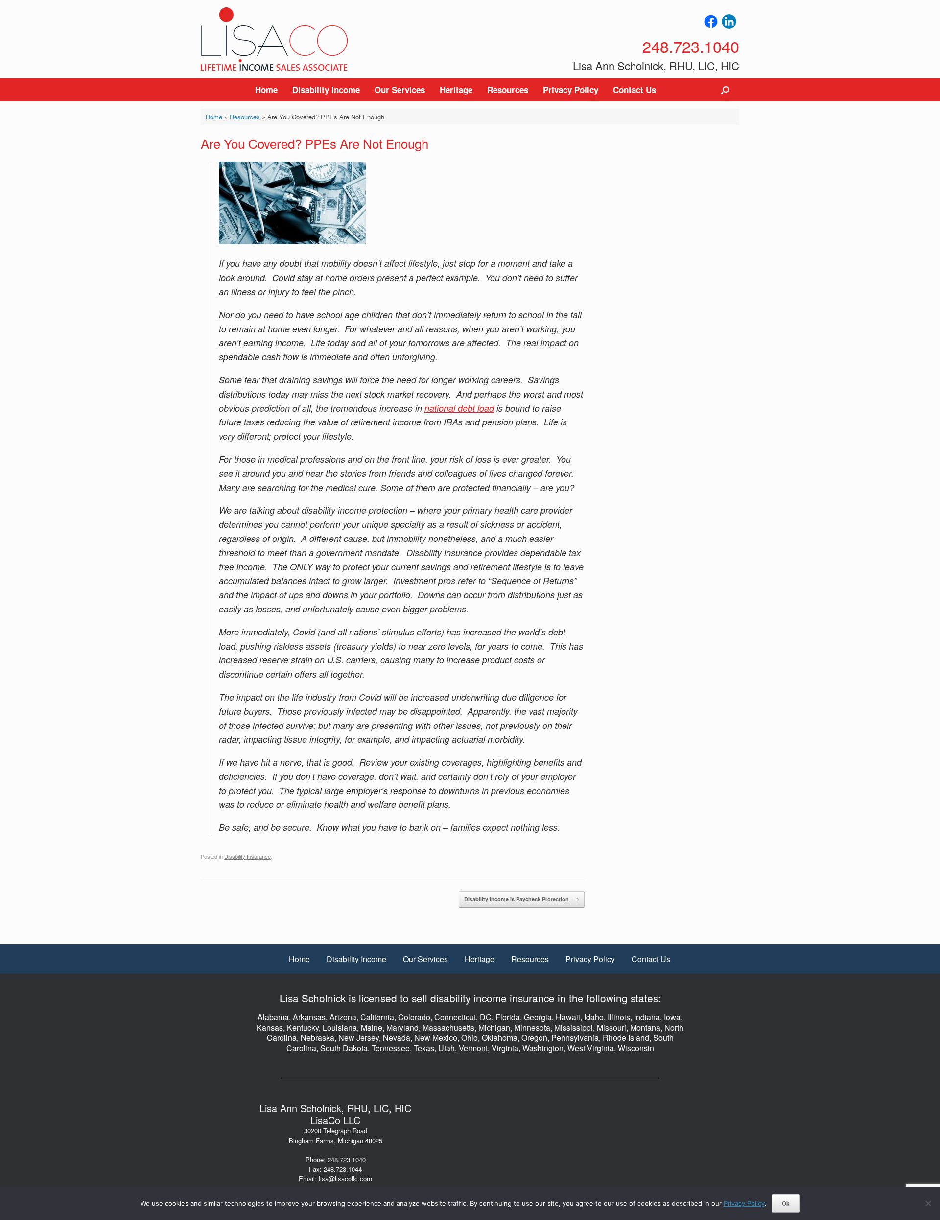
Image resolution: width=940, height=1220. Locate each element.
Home (266, 89)
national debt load (459, 408)
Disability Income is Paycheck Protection (521, 899)
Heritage (456, 89)
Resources (507, 89)
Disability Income (326, 89)
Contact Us (634, 89)
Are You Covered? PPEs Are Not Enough (314, 143)
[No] (928, 1203)
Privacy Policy (570, 89)
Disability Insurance (247, 856)
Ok (786, 1203)
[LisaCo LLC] (274, 39)
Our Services (400, 89)
